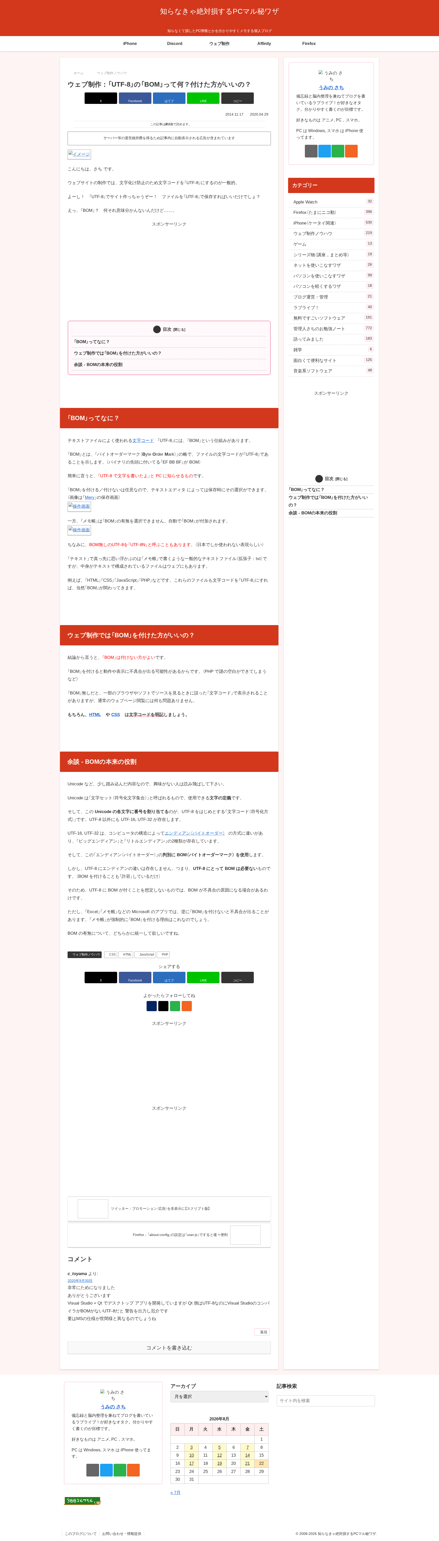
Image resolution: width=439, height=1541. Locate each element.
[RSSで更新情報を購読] (187, 1006)
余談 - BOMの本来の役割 (98, 364)
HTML (95, 714)
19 (219, 1463)
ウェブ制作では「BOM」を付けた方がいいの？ (118, 353)
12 (219, 1455)
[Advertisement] (169, 263)
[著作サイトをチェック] (152, 1006)
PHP (165, 954)
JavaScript (146, 954)
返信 (263, 1332)
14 (247, 1455)
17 (191, 1463)
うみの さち (331, 87)
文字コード (143, 440)
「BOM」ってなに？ (92, 341)
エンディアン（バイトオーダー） (195, 833)
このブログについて (81, 1534)
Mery (90, 497)
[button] (237, 98)
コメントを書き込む (169, 1348)
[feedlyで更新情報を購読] (175, 1006)
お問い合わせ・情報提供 (121, 1534)
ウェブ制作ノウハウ (86, 954)
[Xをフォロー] (163, 1006)
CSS (115, 714)
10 (191, 1455)
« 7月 (175, 1492)
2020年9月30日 (80, 1281)
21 (247, 1463)
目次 (167, 329)
